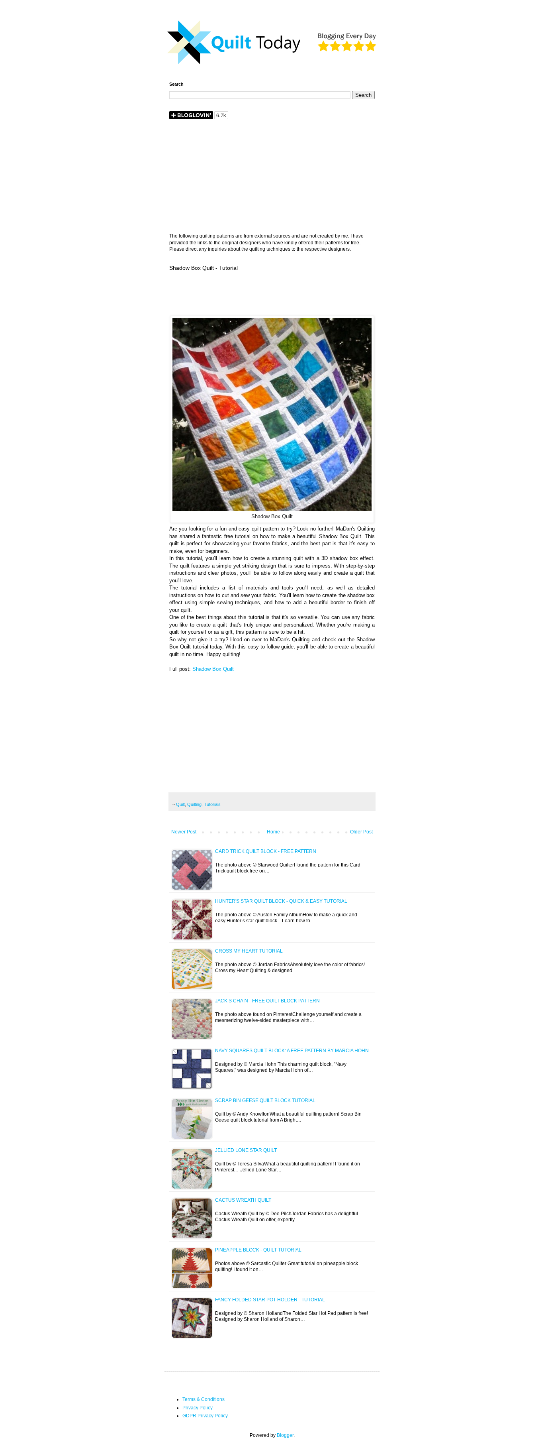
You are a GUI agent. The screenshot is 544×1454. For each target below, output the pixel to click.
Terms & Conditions (203, 1399)
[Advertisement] (272, 177)
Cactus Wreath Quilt (243, 1200)
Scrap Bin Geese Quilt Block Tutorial (265, 1100)
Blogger (285, 1435)
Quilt (180, 804)
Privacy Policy (197, 1408)
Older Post (361, 832)
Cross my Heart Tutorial (249, 951)
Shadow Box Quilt (213, 669)
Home (273, 832)
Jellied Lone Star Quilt (246, 1150)
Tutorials (212, 804)
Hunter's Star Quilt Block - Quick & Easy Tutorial (281, 901)
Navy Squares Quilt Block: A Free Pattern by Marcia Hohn (292, 1050)
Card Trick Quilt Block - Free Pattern (265, 851)
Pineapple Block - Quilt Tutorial (258, 1250)
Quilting (194, 804)
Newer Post (183, 832)
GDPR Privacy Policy (205, 1416)
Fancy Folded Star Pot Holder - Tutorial (270, 1300)
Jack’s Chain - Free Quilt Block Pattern (267, 1001)
